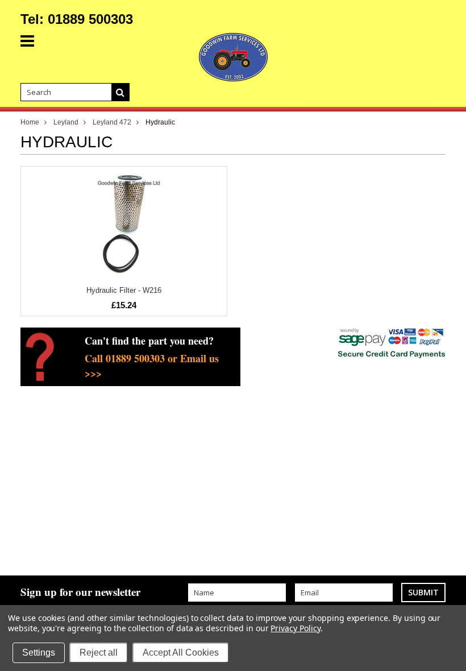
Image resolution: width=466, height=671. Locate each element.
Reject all (99, 652)
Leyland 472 (112, 122)
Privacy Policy (295, 628)
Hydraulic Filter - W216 (123, 290)
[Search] (120, 92)
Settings (38, 652)
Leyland (65, 122)
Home (29, 122)
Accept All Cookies (181, 652)
